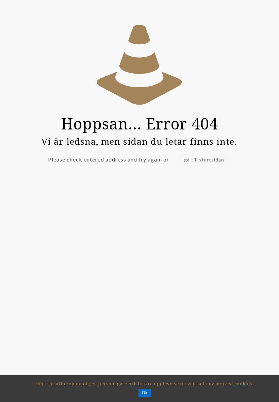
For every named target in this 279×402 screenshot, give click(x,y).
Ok (145, 392)
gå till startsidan (204, 160)
